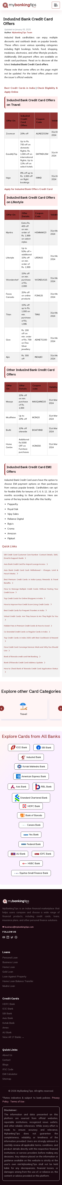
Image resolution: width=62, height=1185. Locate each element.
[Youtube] (3, 937)
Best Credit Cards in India (19, 88)
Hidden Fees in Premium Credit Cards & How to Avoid (27, 626)
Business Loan (10, 962)
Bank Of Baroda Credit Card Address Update (23, 662)
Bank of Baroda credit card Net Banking (21, 656)
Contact (6, 1059)
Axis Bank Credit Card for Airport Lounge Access (25, 564)
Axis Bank (7, 1018)
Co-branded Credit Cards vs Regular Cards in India (26, 632)
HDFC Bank (8, 1004)
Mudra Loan (8, 986)
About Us (7, 1055)
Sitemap (6, 1078)
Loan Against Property (14, 976)
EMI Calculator (9, 1074)
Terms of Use (17, 1101)
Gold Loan (7, 971)
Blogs (5, 1064)
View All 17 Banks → (13, 1037)
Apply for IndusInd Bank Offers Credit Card (28, 189)
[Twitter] (12, 937)
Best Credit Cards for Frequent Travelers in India (24, 610)
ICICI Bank (7, 1008)
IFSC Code (7, 1069)
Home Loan (8, 967)
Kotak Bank (8, 1023)
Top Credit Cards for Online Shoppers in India (23, 598)
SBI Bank (7, 1013)
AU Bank (6, 1032)
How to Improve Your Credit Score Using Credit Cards (27, 604)
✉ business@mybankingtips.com (18, 927)
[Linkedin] (7, 937)
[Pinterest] (16, 937)
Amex (5, 1027)
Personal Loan (10, 957)
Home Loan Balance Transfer (17, 981)
